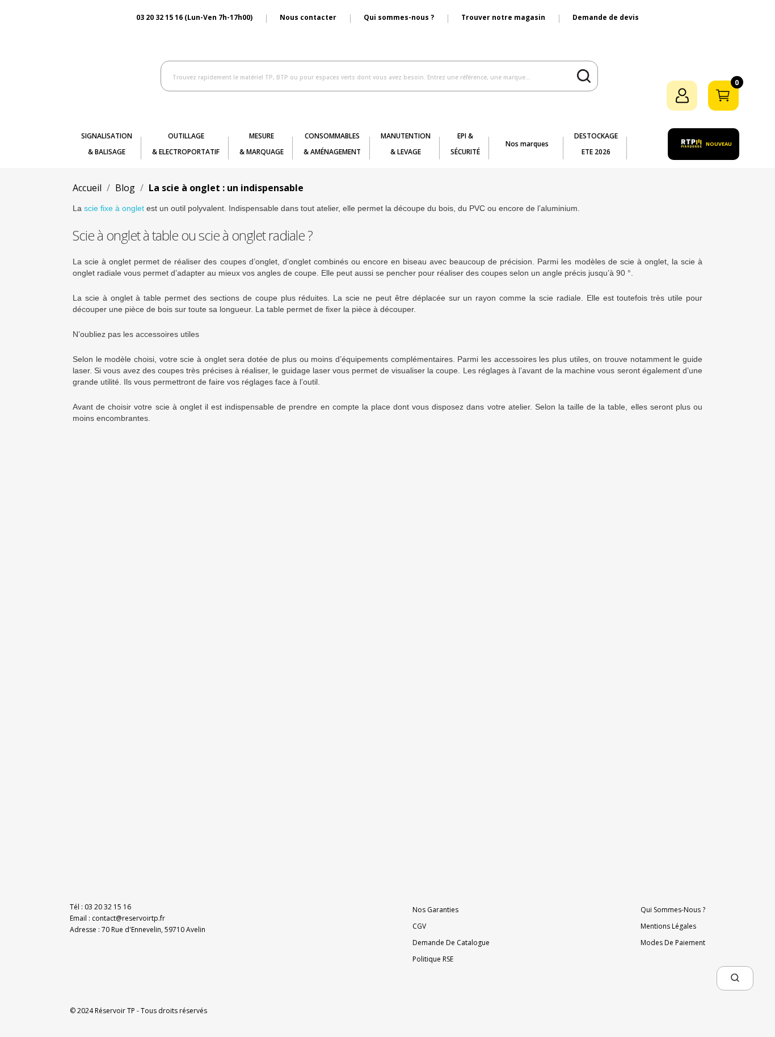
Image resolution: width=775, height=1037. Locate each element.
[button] (735, 978)
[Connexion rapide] (682, 96)
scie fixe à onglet (114, 208)
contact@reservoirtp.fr (128, 918)
